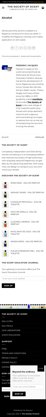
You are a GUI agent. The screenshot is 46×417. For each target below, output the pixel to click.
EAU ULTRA (7, 321)
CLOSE (40, 368)
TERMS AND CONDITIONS (14, 353)
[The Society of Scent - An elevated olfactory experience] (23, 7)
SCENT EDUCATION (11, 335)
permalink (37, 56)
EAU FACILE (7, 326)
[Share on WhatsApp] (12, 48)
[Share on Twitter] (21, 48)
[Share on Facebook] (17, 48)
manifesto (37, 99)
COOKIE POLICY (9, 362)
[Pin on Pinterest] (29, 48)
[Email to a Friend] (25, 48)
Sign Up (8, 286)
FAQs (4, 349)
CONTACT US (8, 367)
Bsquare (29, 410)
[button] (3, 8)
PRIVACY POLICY (9, 358)
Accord (5, 137)
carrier (35, 34)
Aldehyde (39, 137)
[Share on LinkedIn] (34, 48)
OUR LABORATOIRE (11, 330)
